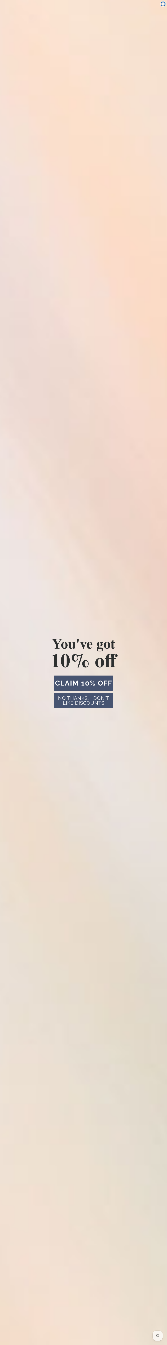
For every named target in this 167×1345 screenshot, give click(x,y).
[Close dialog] (163, 4)
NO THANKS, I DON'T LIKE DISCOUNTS (83, 700)
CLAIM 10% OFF (83, 683)
